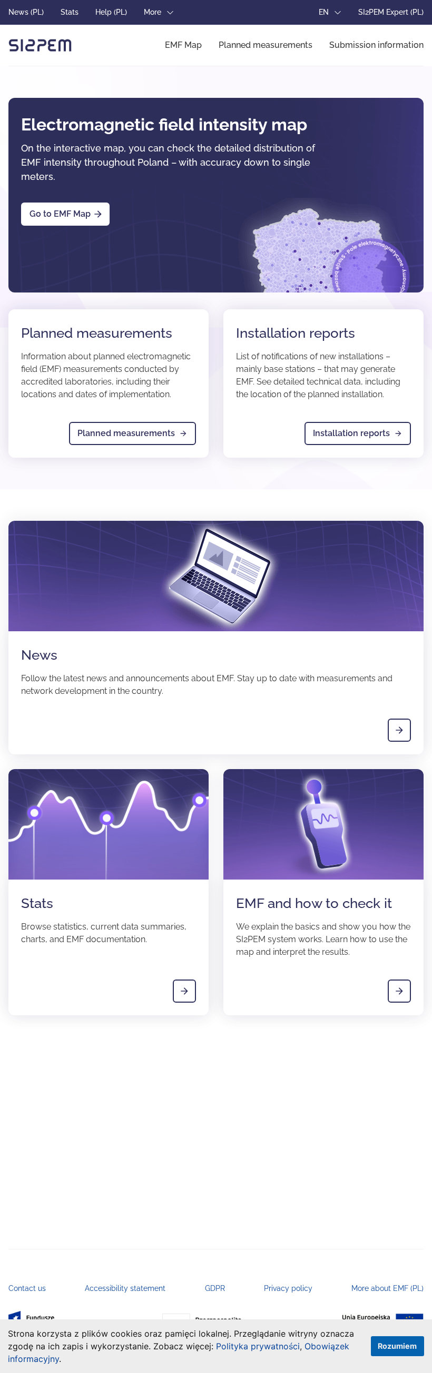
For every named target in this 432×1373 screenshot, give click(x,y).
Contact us (27, 1288)
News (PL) (26, 12)
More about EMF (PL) (387, 1288)
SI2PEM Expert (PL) (391, 12)
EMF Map (183, 45)
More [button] (153, 12)
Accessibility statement (125, 1288)
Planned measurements (265, 45)
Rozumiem (397, 1345)
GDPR (215, 1288)
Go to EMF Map (60, 214)
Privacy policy (288, 1288)
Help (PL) (111, 12)
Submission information (376, 45)
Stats (69, 12)
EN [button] (325, 12)
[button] (65, 1360)
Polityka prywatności (258, 1346)
